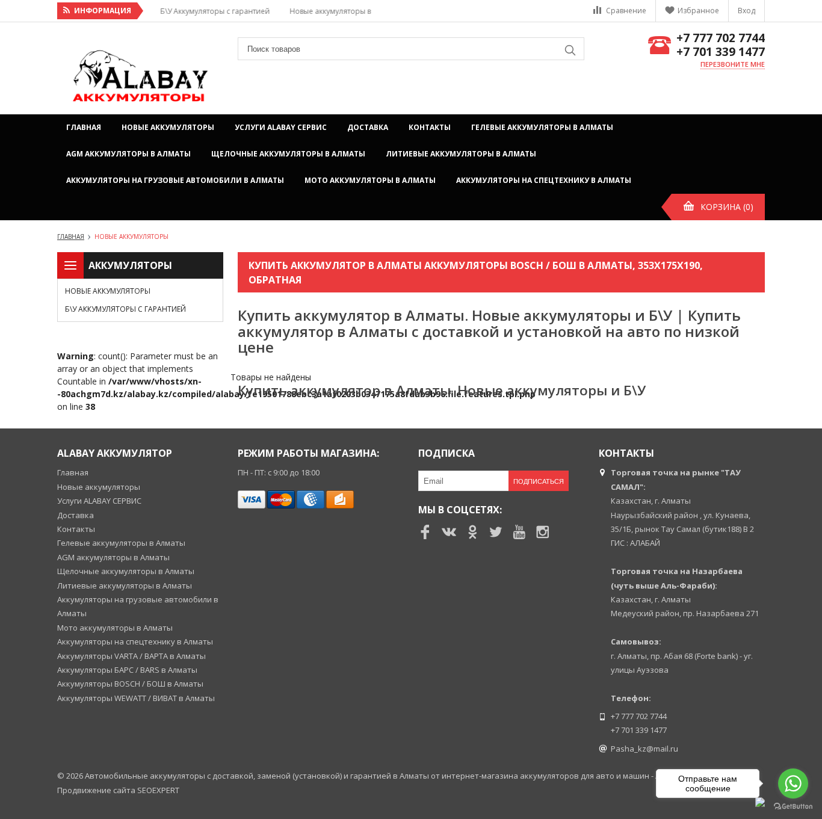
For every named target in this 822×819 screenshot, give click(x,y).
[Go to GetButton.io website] (793, 807)
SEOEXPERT (158, 790)
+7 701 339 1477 (720, 52)
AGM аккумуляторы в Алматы (128, 154)
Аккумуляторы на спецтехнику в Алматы (543, 180)
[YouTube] (519, 532)
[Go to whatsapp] (793, 783)
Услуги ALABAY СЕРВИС (281, 127)
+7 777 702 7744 (720, 38)
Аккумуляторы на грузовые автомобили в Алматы (175, 180)
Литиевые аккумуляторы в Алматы (461, 154)
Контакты (430, 127)
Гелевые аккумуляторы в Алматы (542, 127)
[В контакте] (449, 532)
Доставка (367, 127)
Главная (83, 127)
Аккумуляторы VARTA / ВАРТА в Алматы (131, 656)
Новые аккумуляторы (168, 127)
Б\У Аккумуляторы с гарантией (125, 309)
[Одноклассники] (472, 532)
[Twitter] (496, 532)
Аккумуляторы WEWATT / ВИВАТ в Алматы (136, 698)
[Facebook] (425, 532)
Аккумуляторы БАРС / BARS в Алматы (127, 669)
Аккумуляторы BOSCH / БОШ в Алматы (130, 683)
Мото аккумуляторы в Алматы (370, 180)
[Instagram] (543, 532)
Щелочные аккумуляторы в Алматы (288, 154)
